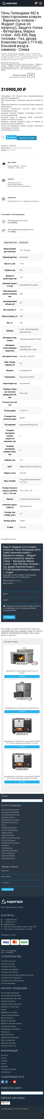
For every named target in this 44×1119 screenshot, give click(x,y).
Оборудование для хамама (10, 843)
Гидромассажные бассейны (11, 820)
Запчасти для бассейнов (10, 830)
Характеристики (10, 242)
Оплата (3, 1063)
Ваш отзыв (8, 583)
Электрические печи (8, 858)
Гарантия (4, 1061)
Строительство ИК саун (9, 972)
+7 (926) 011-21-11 (10, 922)
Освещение (5, 845)
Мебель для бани (7, 832)
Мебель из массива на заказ (11, 838)
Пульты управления (8, 853)
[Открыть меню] (40, 3)
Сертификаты (6, 1072)
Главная (3, 53)
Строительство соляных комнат (12, 981)
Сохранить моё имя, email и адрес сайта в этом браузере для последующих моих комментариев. (22, 608)
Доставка (4, 1066)
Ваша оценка (8, 580)
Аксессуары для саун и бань (11, 814)
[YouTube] (14, 1081)
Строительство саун (8, 961)
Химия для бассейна (8, 855)
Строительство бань (8, 967)
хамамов (23, 631)
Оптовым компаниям (8, 1069)
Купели (4, 825)
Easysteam (11, 150)
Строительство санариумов (11, 978)
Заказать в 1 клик (26, 138)
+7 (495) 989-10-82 (10, 920)
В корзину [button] (22, 676)
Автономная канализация (10, 809)
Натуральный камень (9, 840)
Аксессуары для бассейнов (10, 812)
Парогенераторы (7, 848)
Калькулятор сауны (8, 964)
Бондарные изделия (8, 817)
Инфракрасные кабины (9, 827)
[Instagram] (10, 1081)
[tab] (10, 242)
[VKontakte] (2, 1081)
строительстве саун (9, 631)
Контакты (4, 1055)
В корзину (11, 137)
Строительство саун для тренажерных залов (17, 975)
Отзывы (4, 1058)
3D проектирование (8, 983)
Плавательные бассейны (10, 850)
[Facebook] (6, 1081)
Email (5, 600)
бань (30, 631)
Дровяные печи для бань (16, 53)
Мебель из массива (8, 835)
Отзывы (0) (23, 242)
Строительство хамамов (10, 969)
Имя (5, 594)
